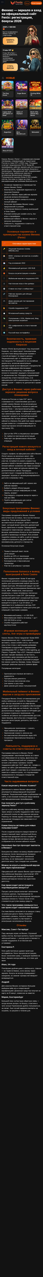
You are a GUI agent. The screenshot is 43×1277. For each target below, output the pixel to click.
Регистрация (36, 3)
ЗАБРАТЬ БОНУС (10, 41)
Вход (27, 3)
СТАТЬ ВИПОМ (10, 67)
